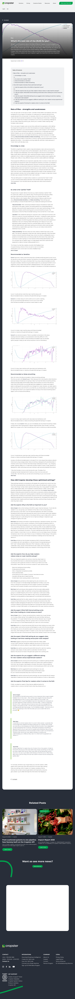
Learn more (7, 849)
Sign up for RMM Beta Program (31, 965)
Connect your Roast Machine (30, 963)
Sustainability (44, 811)
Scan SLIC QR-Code (27, 961)
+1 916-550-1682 (9, 957)
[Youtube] (14, 967)
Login (3, 8)
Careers (45, 959)
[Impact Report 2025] (55, 822)
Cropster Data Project (48, 490)
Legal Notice (59, 959)
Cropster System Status (15, 981)
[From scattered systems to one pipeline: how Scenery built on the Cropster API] (19, 822)
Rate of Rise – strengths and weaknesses (24, 73)
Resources (47, 3)
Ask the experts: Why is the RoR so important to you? (29, 87)
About (54, 3)
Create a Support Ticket (15, 977)
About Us (46, 957)
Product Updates (13, 983)
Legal (58, 954)
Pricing (28, 3)
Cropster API (12, 985)
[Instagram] (3, 967)
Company (46, 954)
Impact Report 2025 (46, 840)
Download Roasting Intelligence (31, 957)
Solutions (21, 3)
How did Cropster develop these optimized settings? (28, 85)
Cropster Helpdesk (13, 979)
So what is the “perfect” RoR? (23, 79)
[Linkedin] (9, 967)
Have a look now (37, 866)
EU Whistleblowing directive (64, 963)
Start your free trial (66, 3)
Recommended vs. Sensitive (22, 80)
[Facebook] (6, 967)
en (7, 9)
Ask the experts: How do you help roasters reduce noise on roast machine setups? (37, 90)
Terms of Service (60, 961)
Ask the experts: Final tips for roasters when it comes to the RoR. (32, 103)
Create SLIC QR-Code (28, 959)
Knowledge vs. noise (20, 75)
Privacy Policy (60, 957)
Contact (45, 961)
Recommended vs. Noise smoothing (25, 82)
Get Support (12, 974)
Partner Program (48, 963)
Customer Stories (37, 3)
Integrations (26, 954)
